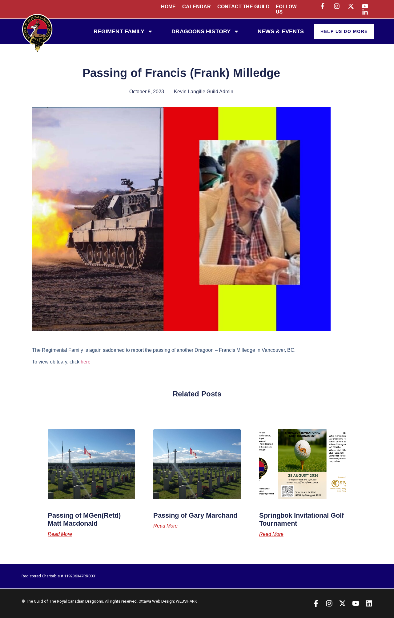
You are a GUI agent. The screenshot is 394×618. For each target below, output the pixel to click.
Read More (60, 534)
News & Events (281, 31)
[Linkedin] (368, 603)
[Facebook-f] (316, 603)
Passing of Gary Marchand (195, 515)
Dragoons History (201, 31)
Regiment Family (119, 31)
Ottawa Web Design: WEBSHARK (168, 601)
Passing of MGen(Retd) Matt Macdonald (84, 519)
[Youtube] (355, 603)
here (85, 361)
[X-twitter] (342, 603)
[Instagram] (329, 603)
